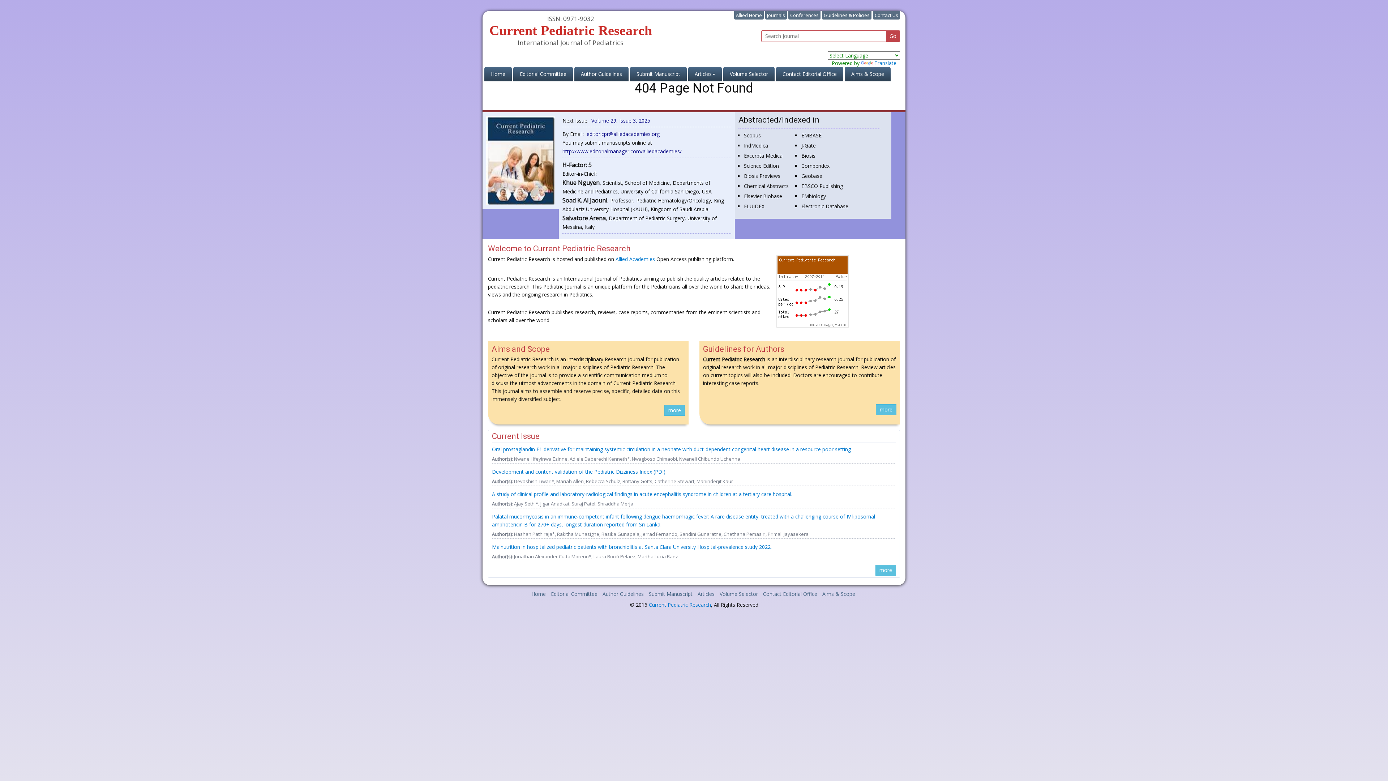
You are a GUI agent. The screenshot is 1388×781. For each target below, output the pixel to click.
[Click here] (520, 160)
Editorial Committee (543, 74)
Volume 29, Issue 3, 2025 (620, 120)
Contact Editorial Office (810, 74)
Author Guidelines (601, 74)
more (674, 410)
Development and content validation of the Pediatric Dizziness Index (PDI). (579, 471)
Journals (776, 15)
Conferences (804, 15)
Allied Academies (635, 259)
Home (501, 73)
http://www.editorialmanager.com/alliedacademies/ (622, 151)
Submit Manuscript (658, 74)
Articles (706, 593)
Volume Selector (749, 74)
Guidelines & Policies (847, 15)
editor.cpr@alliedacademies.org (623, 134)
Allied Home (749, 15)
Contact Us (886, 15)
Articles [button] (703, 74)
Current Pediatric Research (680, 604)
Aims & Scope (867, 74)
